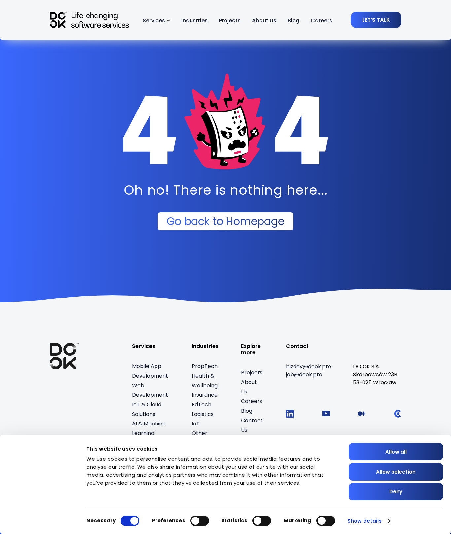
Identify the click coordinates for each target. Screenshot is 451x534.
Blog (293, 20)
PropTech (205, 366)
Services (154, 20)
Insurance (205, 395)
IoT (196, 423)
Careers (321, 20)
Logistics (203, 414)
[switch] (199, 521)
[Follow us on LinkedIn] (290, 414)
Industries (194, 20)
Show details (364, 521)
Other (199, 433)
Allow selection (396, 471)
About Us (264, 20)
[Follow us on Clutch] (397, 414)
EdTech (201, 404)
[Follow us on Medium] (361, 414)
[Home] (64, 356)
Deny (395, 491)
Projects (230, 20)
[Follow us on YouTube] (326, 414)
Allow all (396, 451)
